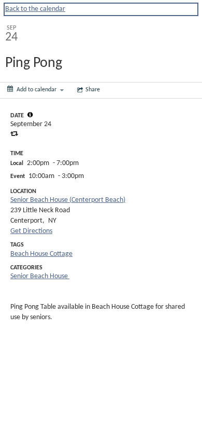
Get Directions (31, 231)
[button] (30, 115)
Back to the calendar (35, 9)
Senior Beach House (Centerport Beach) (67, 200)
